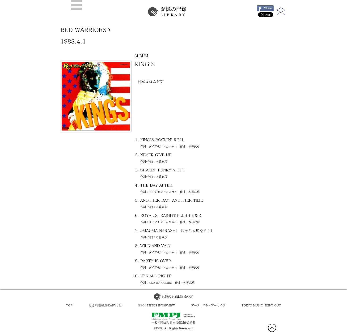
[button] (76, 5)
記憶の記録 (173, 11)
